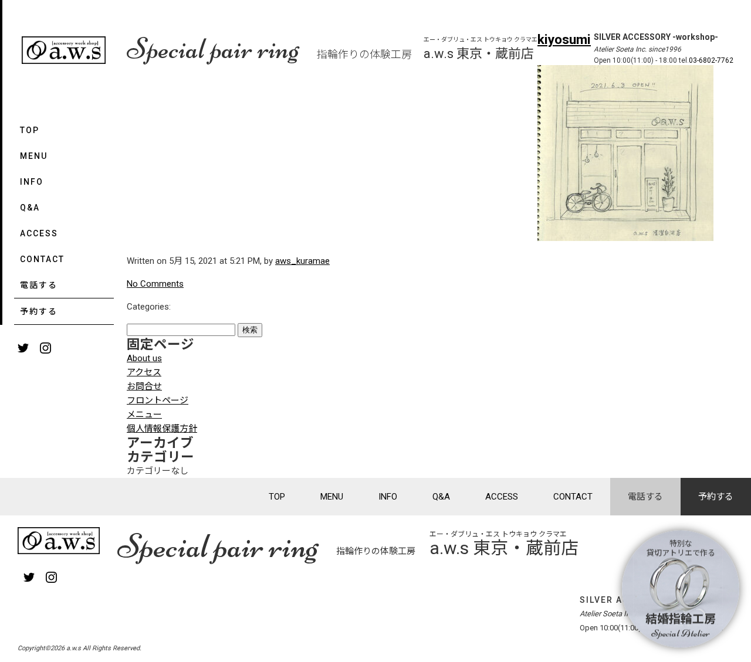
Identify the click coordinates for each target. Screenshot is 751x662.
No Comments (155, 284)
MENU (34, 156)
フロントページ (157, 400)
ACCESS (39, 233)
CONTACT (42, 259)
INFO (31, 181)
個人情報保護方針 (162, 428)
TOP (29, 130)
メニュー (144, 414)
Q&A (30, 207)
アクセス (144, 372)
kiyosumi (564, 39)
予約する (38, 311)
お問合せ (144, 386)
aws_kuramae (302, 261)
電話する (38, 285)
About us (144, 358)
